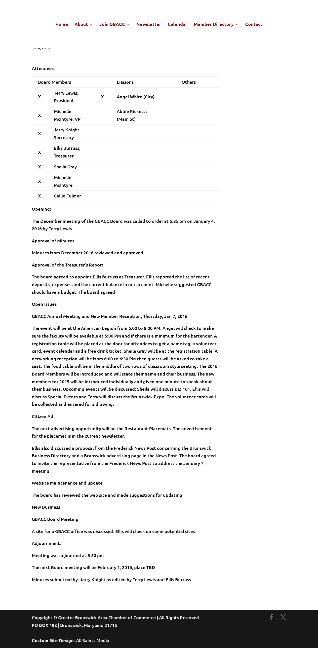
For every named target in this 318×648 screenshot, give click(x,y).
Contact (253, 24)
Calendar (177, 24)
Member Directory (214, 24)
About (81, 24)
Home (61, 24)
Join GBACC (112, 24)
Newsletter (148, 24)
